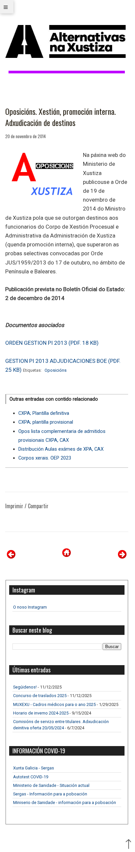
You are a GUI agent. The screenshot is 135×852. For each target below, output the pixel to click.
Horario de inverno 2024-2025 (40, 713)
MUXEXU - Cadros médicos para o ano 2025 (54, 704)
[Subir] (128, 844)
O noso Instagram (30, 607)
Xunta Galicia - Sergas (33, 767)
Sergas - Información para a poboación (50, 793)
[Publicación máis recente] (11, 557)
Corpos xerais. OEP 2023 (44, 458)
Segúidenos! (25, 687)
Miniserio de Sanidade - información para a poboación (64, 802)
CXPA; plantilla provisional (45, 422)
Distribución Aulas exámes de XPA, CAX (61, 449)
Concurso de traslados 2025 (40, 695)
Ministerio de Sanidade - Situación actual (51, 785)
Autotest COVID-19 (30, 776)
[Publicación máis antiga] (122, 557)
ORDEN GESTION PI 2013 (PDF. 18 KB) (52, 342)
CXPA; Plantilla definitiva (43, 413)
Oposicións (56, 370)
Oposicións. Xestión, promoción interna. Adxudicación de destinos (60, 117)
